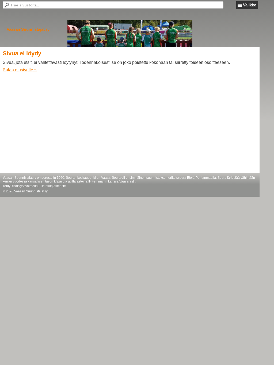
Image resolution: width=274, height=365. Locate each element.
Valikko (249, 5)
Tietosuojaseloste (53, 186)
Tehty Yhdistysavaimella (20, 186)
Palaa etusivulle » (20, 70)
